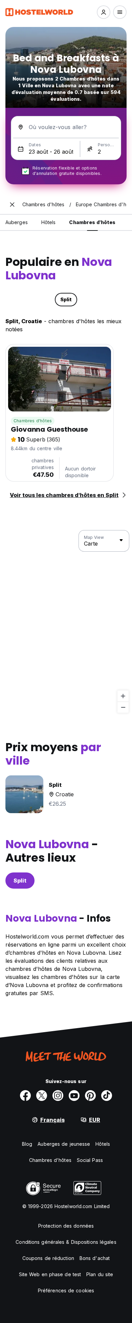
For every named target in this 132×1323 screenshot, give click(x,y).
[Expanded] (12, 204)
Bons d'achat (95, 1258)
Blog (27, 1144)
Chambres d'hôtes (33, 420)
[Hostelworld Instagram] (57, 1095)
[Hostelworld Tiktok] (106, 1095)
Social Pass (90, 1160)
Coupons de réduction (48, 1258)
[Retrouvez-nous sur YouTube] (74, 1095)
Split (20, 880)
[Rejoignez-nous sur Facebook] (25, 1095)
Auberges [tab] (16, 222)
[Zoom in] (123, 696)
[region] (66, 621)
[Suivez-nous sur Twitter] (41, 1095)
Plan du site (99, 1274)
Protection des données (66, 1226)
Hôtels (102, 1144)
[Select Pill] (103, 12)
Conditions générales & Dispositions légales (66, 1242)
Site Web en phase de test (50, 1274)
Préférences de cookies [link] (66, 1290)
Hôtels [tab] (48, 222)
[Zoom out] (123, 707)
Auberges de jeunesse (64, 1144)
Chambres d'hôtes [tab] (92, 222)
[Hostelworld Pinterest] (90, 1095)
